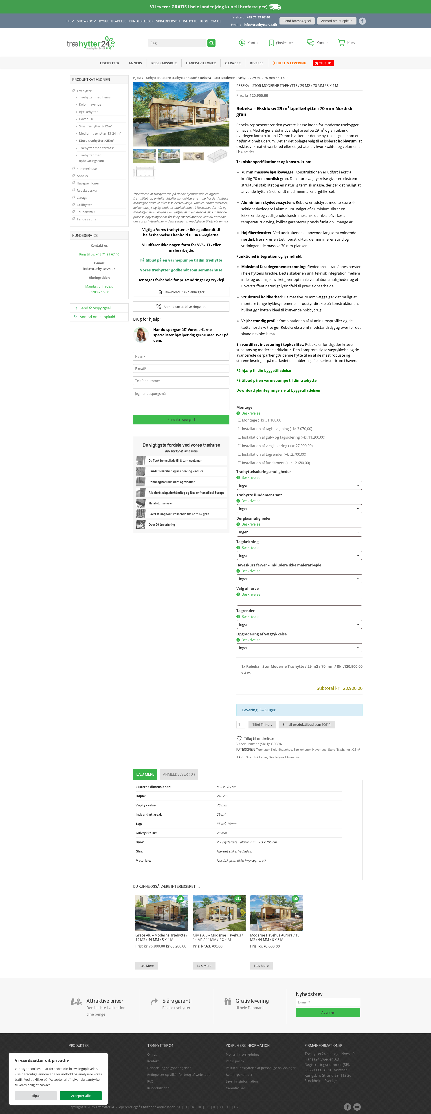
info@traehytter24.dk (260, 24)
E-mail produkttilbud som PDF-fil (307, 724)
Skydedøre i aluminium (285, 757)
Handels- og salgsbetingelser (169, 1068)
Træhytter (109, 63)
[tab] (145, 774)
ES (236, 1107)
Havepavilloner (201, 63)
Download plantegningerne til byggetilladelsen (278, 390)
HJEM (137, 77)
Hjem (70, 21)
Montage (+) (261, 420)
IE (214, 1107)
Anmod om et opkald (336, 21)
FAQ (150, 1081)
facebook (347, 1107)
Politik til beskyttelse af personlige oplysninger (261, 1068)
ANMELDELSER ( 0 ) (179, 774)
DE (200, 1107)
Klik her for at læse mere (181, 451)
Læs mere (145, 774)
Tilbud (325, 63)
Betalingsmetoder (239, 1074)
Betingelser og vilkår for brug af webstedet (179, 1074)
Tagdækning (247, 541)
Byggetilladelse (112, 21)
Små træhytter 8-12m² (95, 126)
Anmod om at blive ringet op (185, 306)
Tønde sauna (86, 219)
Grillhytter (84, 205)
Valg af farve (247, 588)
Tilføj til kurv (262, 724)
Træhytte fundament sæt (259, 495)
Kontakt (153, 1061)
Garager (233, 63)
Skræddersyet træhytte (176, 21)
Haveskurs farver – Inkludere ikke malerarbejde (278, 565)
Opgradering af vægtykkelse (261, 634)
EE (229, 1107)
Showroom (86, 21)
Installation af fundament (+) (275, 462)
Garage (82, 197)
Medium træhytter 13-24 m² (100, 133)
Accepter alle (81, 1096)
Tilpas (35, 1096)
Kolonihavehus (281, 749)
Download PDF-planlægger (185, 292)
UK (207, 1107)
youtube (357, 1107)
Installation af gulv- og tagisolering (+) (283, 437)
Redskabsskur (164, 63)
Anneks (135, 63)
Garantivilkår (235, 1088)
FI (186, 1107)
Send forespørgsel (297, 21)
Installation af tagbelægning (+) (276, 428)
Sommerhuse (87, 168)
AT (221, 1107)
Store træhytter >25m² (180, 77)
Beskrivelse (251, 413)
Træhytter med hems (95, 97)
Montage (244, 407)
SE (179, 1107)
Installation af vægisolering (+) (277, 445)
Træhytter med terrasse (97, 148)
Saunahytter (86, 212)
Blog (204, 21)
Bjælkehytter (302, 749)
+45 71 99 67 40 (258, 17)
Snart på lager (256, 757)
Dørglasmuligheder (253, 518)
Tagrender (245, 610)
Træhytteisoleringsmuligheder (263, 471)
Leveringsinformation (242, 1081)
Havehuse (319, 749)
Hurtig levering (290, 63)
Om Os (216, 21)
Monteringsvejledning (242, 1054)
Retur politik (235, 1061)
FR (192, 1107)
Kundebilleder (141, 21)
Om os (152, 1054)
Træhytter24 (105, 1107)
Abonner (327, 1012)
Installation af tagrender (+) (273, 454)
